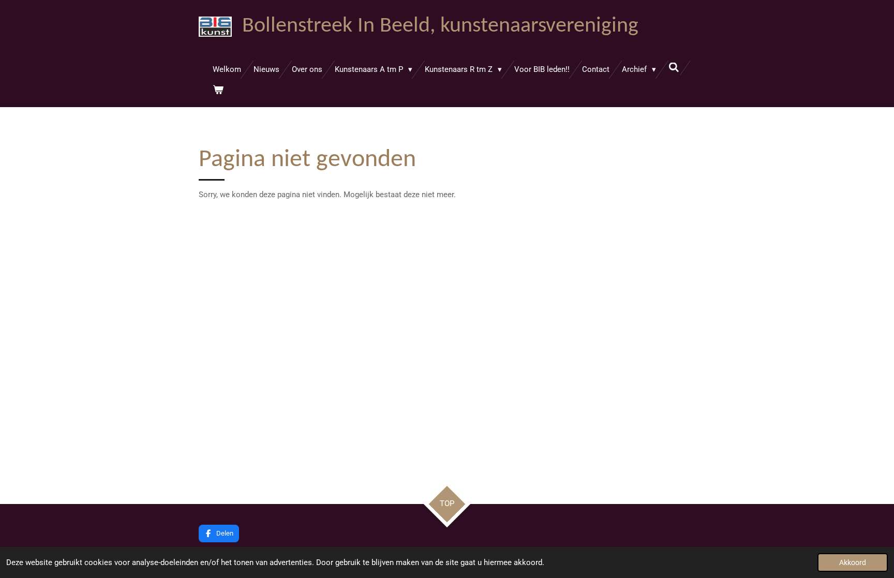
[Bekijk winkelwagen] (218, 90)
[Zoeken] (674, 68)
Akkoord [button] (852, 562)
